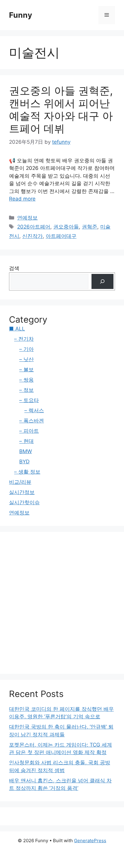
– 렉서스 (34, 410)
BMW (25, 451)
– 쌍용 (26, 380)
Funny (20, 15)
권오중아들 (66, 227)
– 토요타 (29, 400)
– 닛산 (26, 359)
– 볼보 (26, 370)
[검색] (102, 281)
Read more (22, 199)
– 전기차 (24, 339)
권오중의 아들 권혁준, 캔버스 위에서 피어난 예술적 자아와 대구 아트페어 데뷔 (61, 109)
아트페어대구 (61, 236)
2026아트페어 (33, 227)
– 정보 (26, 390)
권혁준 (89, 227)
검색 (14, 268)
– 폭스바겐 (31, 421)
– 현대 (26, 441)
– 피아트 (29, 431)
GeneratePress (90, 840)
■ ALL (17, 329)
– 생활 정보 (27, 472)
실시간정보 (22, 492)
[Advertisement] (62, 603)
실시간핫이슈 (24, 502)
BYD (24, 462)
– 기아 (26, 349)
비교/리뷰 (20, 482)
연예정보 (27, 218)
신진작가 (32, 236)
